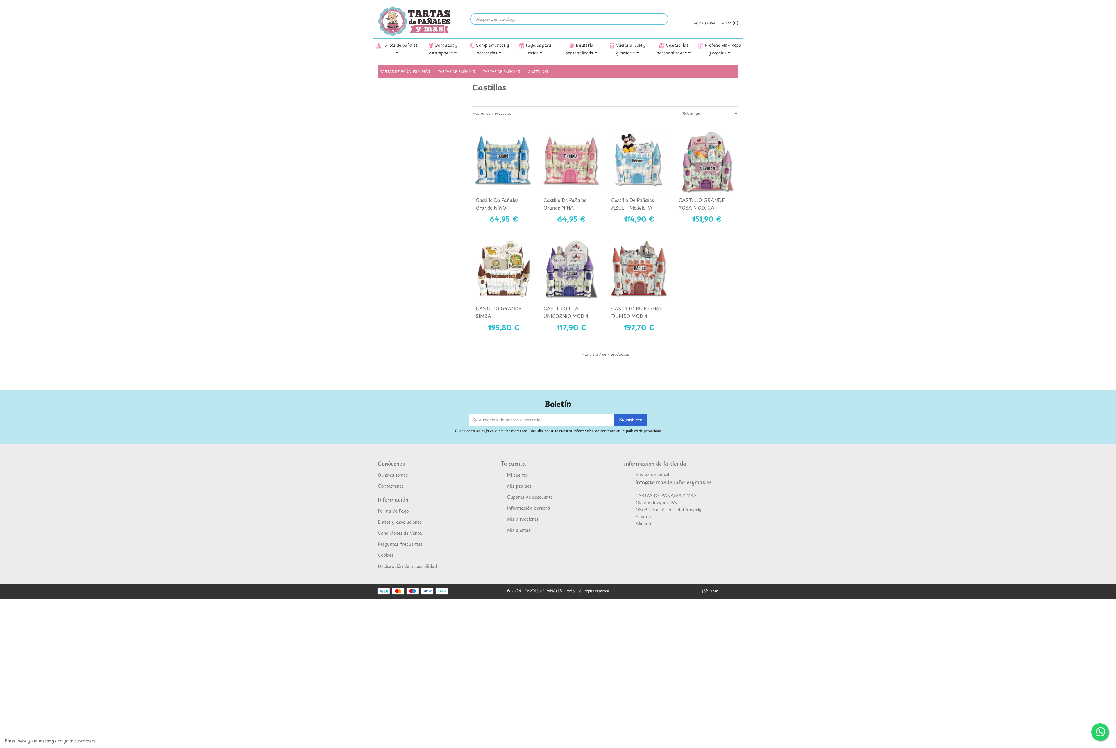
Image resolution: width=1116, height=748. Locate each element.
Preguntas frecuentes (400, 544)
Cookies (385, 555)
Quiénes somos (393, 474)
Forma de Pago (393, 510)
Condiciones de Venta (400, 532)
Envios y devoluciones (399, 521)
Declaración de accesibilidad (407, 566)
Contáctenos (390, 485)
